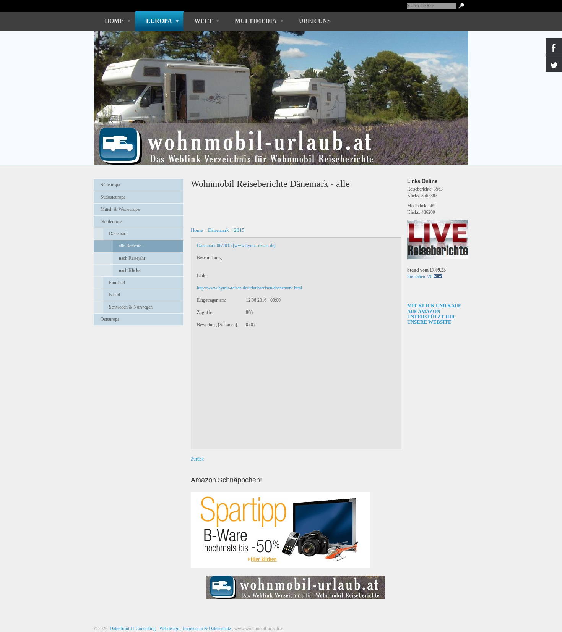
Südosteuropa (113, 197)
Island (114, 294)
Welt (203, 21)
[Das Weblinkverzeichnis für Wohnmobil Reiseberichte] (295, 601)
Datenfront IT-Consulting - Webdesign (144, 628)
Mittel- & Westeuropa (120, 209)
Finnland (117, 282)
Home (114, 21)
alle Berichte (130, 246)
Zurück (197, 459)
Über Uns (315, 21)
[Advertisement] (138, 350)
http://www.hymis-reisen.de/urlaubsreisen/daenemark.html (249, 288)
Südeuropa (110, 184)
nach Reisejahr (132, 258)
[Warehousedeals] (280, 530)
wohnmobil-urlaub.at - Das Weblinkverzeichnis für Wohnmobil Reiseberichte (276, 133)
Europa (159, 21)
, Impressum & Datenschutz (205, 628)
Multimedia (256, 21)
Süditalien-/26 (419, 276)
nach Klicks (129, 270)
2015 (239, 230)
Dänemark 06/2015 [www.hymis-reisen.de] (236, 245)
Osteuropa (110, 319)
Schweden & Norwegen (131, 307)
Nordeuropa (111, 221)
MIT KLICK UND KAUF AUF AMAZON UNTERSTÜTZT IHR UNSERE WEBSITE (434, 314)
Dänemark (118, 233)
